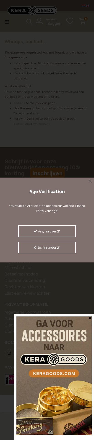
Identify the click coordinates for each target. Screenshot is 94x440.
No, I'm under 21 (48, 247)
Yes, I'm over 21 (48, 231)
